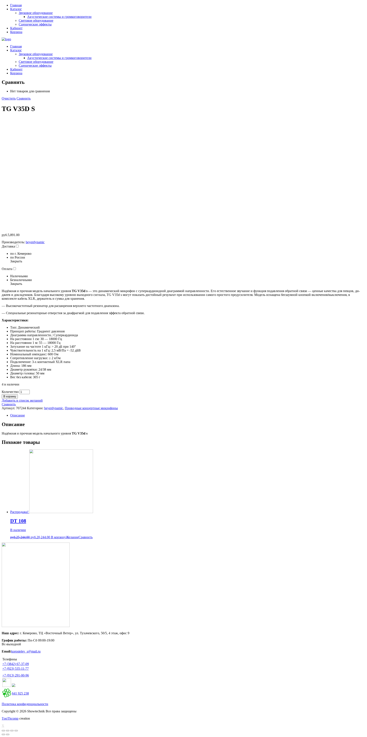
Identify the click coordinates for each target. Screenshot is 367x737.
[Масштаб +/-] (16, 730)
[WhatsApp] (6, 686)
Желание (72, 537)
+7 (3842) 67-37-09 (15, 664)
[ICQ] (6, 696)
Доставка (8, 246)
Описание (17, 415)
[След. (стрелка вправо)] (7, 734)
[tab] (187, 415)
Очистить (9, 98)
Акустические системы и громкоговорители (59, 16)
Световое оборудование (36, 20)
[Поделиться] (7, 730)
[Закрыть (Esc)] (3, 730)
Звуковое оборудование (36, 13)
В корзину (9, 396)
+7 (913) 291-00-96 (15, 675)
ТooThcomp (10, 718)
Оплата (7, 269)
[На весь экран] (12, 730)
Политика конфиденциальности (25, 704)
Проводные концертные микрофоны (91, 408)
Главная (16, 5)
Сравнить (24, 98)
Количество (10, 392)
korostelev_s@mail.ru (26, 651)
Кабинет (16, 28)
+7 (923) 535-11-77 (15, 668)
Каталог (16, 9)
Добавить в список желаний (22, 400)
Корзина (16, 32)
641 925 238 (20, 693)
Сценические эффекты (35, 24)
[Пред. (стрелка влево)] (3, 734)
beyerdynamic (35, 242)
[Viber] (13, 686)
